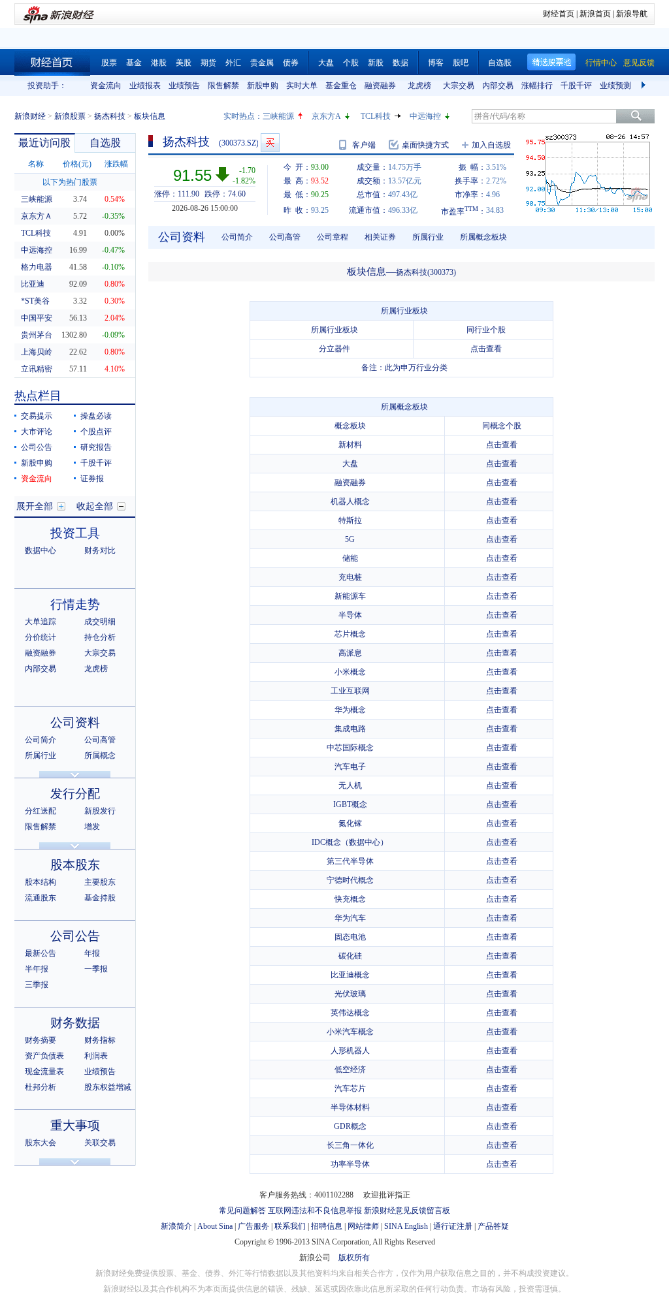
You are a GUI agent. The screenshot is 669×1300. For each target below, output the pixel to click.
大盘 (326, 62)
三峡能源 (278, 116)
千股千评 (576, 85)
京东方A (326, 116)
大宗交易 (458, 85)
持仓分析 (100, 637)
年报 (92, 953)
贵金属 (262, 62)
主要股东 (100, 882)
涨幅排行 (537, 85)
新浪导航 (631, 13)
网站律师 (363, 1226)
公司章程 (332, 237)
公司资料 (75, 722)
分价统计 (40, 637)
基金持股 (100, 897)
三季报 (36, 984)
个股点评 (96, 431)
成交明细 (100, 621)
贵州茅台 (36, 335)
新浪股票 (70, 116)
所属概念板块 (483, 237)
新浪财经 (30, 116)
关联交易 (100, 1142)
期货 (208, 62)
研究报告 (96, 447)
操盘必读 (96, 415)
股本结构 (40, 882)
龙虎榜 (419, 85)
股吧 (460, 62)
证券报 (92, 478)
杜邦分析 (40, 1087)
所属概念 (100, 755)
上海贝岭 (36, 352)
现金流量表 (44, 1071)
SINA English (406, 1226)
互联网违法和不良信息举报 (315, 1210)
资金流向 (106, 85)
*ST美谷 (35, 301)
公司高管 (100, 739)
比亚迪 (32, 284)
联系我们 (290, 1226)
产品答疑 (493, 1226)
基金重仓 (341, 85)
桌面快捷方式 (425, 145)
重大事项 (75, 1125)
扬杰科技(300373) (426, 272)
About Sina (215, 1226)
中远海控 (425, 116)
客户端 (364, 145)
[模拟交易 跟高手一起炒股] (270, 142)
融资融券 (380, 85)
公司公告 (36, 447)
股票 (109, 62)
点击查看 (486, 348)
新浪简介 (176, 1226)
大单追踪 (40, 621)
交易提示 (36, 415)
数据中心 (40, 550)
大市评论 (36, 431)
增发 (92, 826)
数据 (400, 62)
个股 (351, 62)
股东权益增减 (107, 1087)
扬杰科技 (109, 116)
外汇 (233, 62)
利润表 (96, 1055)
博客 (436, 62)
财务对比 (100, 550)
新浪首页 (595, 13)
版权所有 (354, 1257)
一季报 (96, 969)
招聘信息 (326, 1226)
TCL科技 (376, 116)
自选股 (500, 62)
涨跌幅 (116, 163)
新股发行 (100, 811)
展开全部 (34, 506)
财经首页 (558, 13)
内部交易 (498, 85)
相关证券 (380, 237)
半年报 (36, 969)
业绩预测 (615, 85)
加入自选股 (491, 145)
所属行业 (40, 755)
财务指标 (100, 1040)
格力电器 (36, 267)
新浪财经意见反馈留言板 (407, 1210)
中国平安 (36, 318)
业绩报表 (145, 85)
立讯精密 (36, 368)
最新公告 (40, 953)
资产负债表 (44, 1055)
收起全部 (94, 506)
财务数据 (75, 1023)
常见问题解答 (242, 1210)
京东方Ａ (36, 216)
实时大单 (302, 85)
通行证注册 (452, 1226)
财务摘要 (40, 1040)
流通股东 (40, 897)
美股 (183, 62)
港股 (159, 62)
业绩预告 (184, 85)
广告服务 (253, 1226)
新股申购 (262, 85)
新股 (375, 62)
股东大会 (40, 1142)
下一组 (645, 85)
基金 (134, 62)
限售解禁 (223, 85)
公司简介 (40, 739)
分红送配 (40, 811)
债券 (291, 62)
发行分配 (75, 794)
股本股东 (75, 865)
